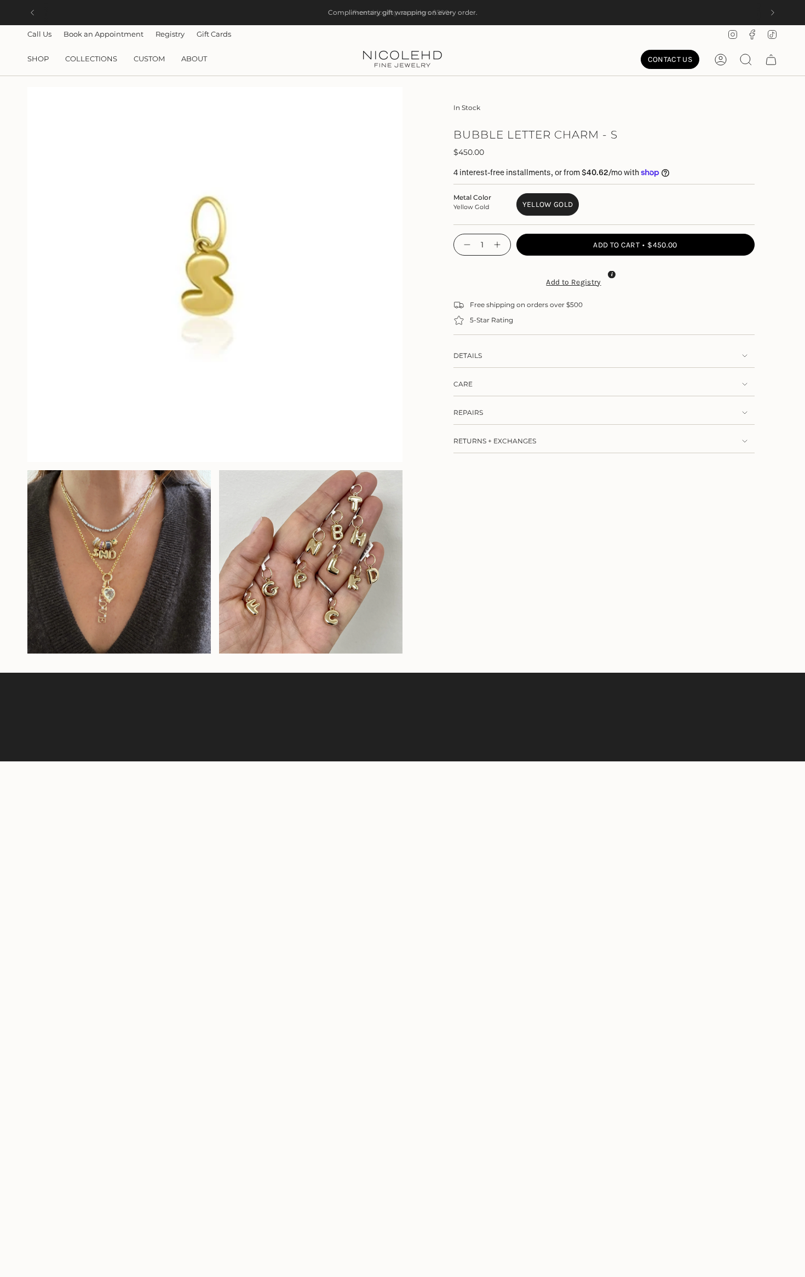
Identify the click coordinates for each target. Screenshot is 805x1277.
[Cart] (771, 59)
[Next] (773, 13)
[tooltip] (612, 274)
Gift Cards (214, 34)
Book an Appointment (103, 34)
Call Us (39, 34)
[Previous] (32, 13)
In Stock (466, 107)
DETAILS (467, 355)
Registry (170, 34)
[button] (38, 60)
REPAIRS (468, 412)
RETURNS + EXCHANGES (494, 441)
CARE (463, 384)
